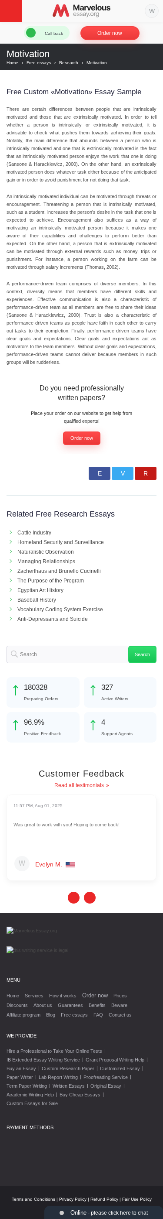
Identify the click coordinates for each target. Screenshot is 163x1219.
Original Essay (105, 1086)
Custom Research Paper (68, 1068)
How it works (63, 995)
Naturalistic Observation (45, 552)
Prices (120, 995)
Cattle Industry (34, 533)
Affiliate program (23, 1014)
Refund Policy (104, 1199)
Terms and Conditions (33, 1199)
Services (34, 995)
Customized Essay (120, 1068)
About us (42, 1005)
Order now (109, 33)
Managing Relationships (46, 561)
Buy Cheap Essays (80, 1094)
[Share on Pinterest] (145, 473)
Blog (50, 1014)
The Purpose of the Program (50, 581)
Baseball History (36, 600)
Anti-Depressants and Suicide (52, 619)
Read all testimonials (79, 785)
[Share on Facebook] (99, 473)
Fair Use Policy (137, 1199)
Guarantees (70, 1005)
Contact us (120, 1014)
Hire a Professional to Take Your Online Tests (54, 1051)
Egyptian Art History (40, 590)
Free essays (74, 1014)
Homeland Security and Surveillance (60, 542)
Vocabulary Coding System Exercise (60, 609)
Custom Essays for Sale (32, 1103)
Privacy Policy (72, 1199)
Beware (119, 1005)
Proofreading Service (105, 1077)
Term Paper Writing (27, 1086)
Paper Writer (20, 1077)
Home (13, 995)
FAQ (98, 1014)
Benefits (97, 1005)
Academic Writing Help (30, 1094)
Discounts (17, 1005)
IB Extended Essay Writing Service (43, 1059)
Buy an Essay (21, 1068)
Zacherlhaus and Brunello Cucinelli (59, 571)
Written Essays (69, 1086)
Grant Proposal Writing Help (115, 1059)
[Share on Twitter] (122, 473)
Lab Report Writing (58, 1077)
